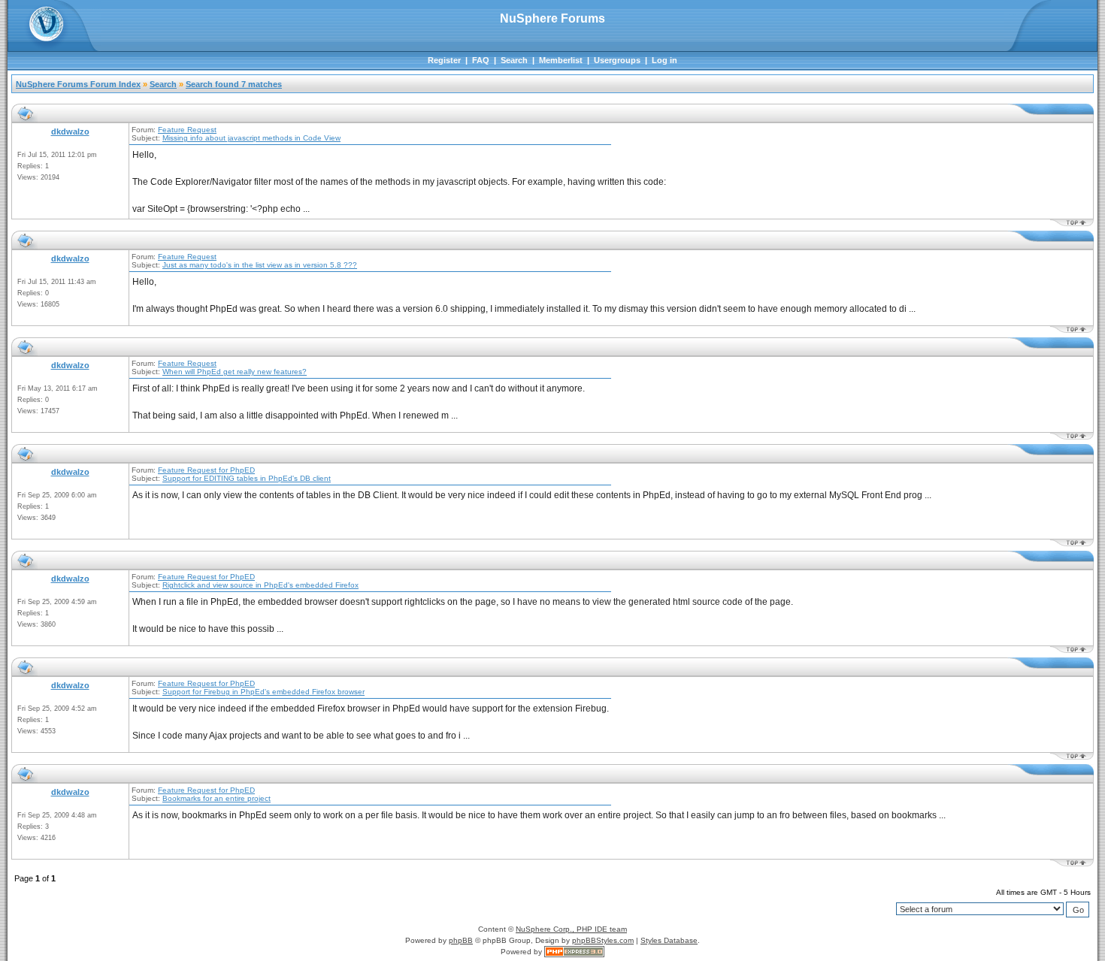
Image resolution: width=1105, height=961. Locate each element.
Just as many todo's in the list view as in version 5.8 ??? (259, 265)
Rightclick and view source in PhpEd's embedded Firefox (260, 585)
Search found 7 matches (234, 84)
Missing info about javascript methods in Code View (251, 138)
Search (514, 60)
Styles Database (669, 940)
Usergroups (617, 60)
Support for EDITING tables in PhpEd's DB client (246, 478)
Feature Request (187, 129)
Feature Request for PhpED (206, 470)
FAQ (480, 60)
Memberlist (561, 60)
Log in (664, 60)
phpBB (461, 940)
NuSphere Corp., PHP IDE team (571, 929)
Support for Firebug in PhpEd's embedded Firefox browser (263, 692)
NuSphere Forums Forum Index (78, 84)
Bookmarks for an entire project (216, 798)
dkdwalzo (70, 131)
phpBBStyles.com (603, 940)
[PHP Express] (574, 951)
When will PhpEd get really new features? (234, 371)
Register (444, 60)
